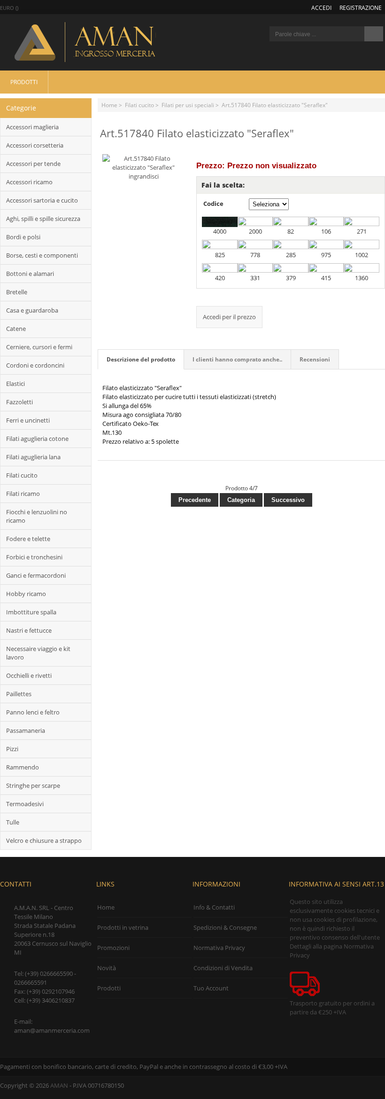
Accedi (321, 7)
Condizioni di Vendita (223, 968)
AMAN (59, 1085)
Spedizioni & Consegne (225, 927)
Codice (213, 203)
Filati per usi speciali (188, 105)
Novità (106, 968)
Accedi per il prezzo (229, 317)
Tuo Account (211, 988)
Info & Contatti (214, 907)
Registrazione (360, 7)
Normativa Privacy (219, 947)
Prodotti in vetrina (122, 927)
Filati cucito (139, 105)
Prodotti (24, 82)
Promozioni (113, 947)
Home (109, 105)
